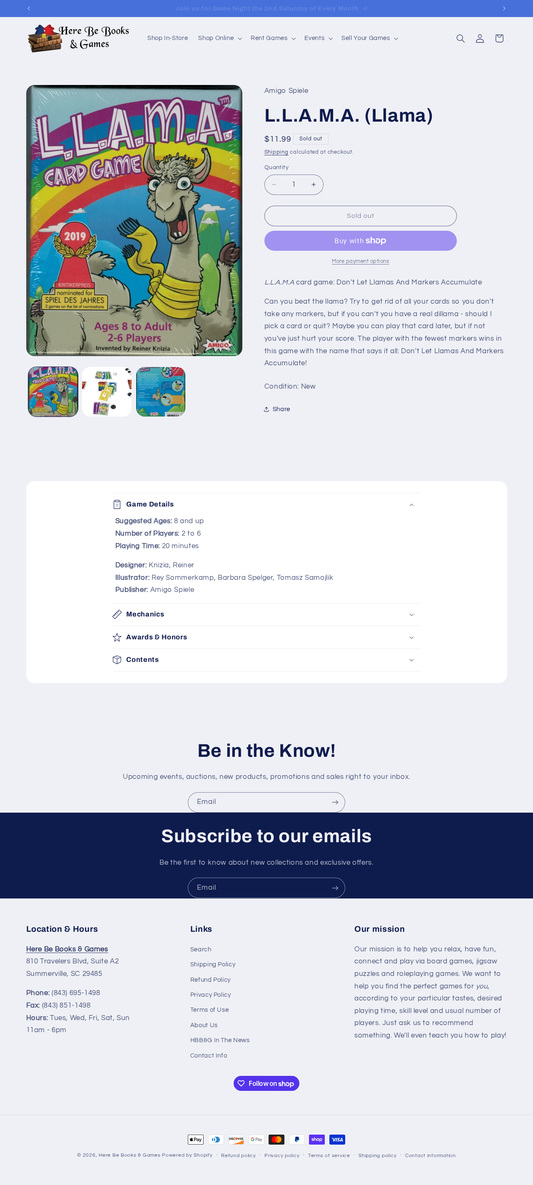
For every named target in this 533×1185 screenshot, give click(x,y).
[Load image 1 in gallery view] (53, 392)
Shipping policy (377, 1155)
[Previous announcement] (29, 8)
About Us (204, 1025)
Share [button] (281, 409)
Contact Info (208, 1055)
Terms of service (329, 1155)
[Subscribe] (335, 802)
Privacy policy (281, 1155)
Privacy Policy (210, 994)
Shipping (276, 152)
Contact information (430, 1155)
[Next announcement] (504, 8)
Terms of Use (209, 1010)
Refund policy (238, 1155)
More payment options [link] (360, 261)
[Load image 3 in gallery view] (161, 392)
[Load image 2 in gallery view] (107, 392)
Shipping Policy (212, 964)
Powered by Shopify (187, 1155)
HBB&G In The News (220, 1040)
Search (201, 949)
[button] (219, 38)
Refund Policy (210, 979)
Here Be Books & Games (129, 1155)
